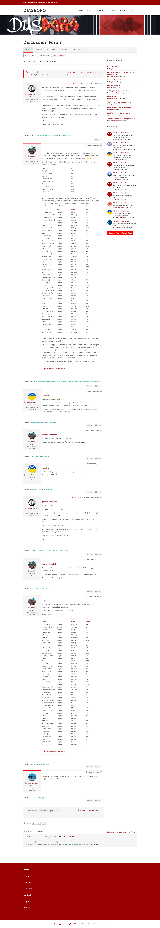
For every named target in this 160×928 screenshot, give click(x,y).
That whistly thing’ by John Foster (119, 102)
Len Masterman (40, 381)
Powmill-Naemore (65, 135)
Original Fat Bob (33, 94)
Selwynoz (53, 381)
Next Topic (96, 810)
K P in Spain (53, 135)
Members (39, 49)
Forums (28, 49)
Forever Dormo (41, 75)
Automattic (101, 924)
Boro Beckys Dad (120, 149)
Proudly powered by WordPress (66, 924)
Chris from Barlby (120, 227)
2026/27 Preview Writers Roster (119, 113)
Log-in (122, 10)
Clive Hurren (70, 381)
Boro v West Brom (113, 67)
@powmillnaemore (49, 435)
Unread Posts (77, 49)
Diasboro (34, 10)
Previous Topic (85, 810)
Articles (99, 10)
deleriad (85, 381)
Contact (112, 10)
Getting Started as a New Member (119, 91)
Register (133, 10)
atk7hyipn (47, 837)
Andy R (47, 135)
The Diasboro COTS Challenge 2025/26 (121, 119)
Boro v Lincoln (112, 96)
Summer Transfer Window (116, 80)
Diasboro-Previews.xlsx (56, 369)
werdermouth (113, 93)
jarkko (48, 381)
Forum (89, 10)
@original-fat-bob (49, 564)
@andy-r (45, 395)
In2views (29, 889)
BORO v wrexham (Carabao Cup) (119, 108)
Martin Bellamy (119, 207)
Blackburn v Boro (113, 85)
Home (81, 10)
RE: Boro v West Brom (121, 133)
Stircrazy (117, 139)
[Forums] (26, 55)
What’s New (51, 49)
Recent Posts (64, 49)
